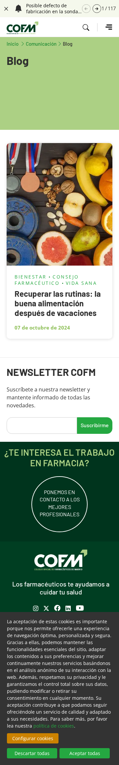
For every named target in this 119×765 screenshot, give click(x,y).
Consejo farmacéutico (47, 280)
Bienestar (31, 277)
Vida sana (81, 283)
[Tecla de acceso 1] (22, 28)
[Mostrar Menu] (104, 27)
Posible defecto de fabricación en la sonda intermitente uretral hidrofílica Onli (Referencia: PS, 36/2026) (53, 8)
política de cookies (53, 726)
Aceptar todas (84, 753)
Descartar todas (32, 753)
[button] (97, 8)
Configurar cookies (32, 738)
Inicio (16, 43)
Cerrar (5, 8)
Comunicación (41, 43)
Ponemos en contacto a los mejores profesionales (60, 502)
